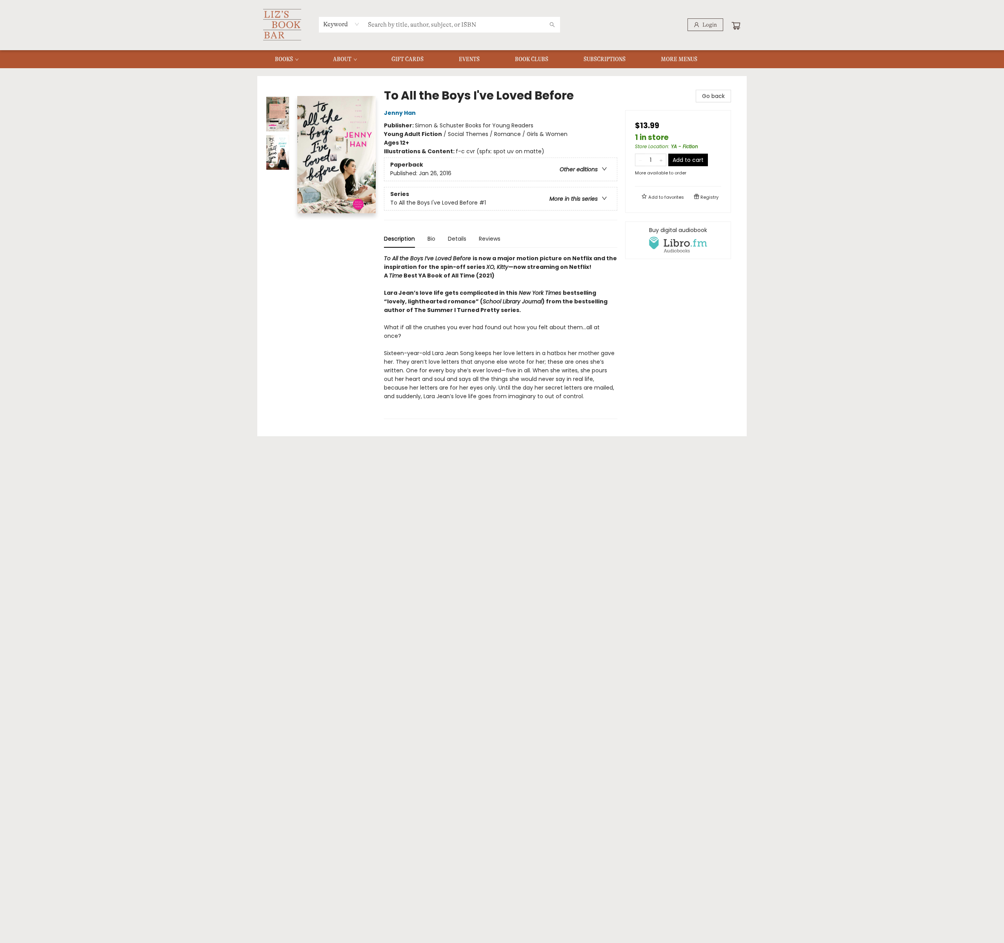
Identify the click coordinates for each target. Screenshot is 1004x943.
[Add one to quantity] (661, 160)
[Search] (552, 25)
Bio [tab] (431, 239)
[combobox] (341, 24)
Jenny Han (400, 113)
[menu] (502, 59)
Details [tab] (457, 239)
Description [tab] (399, 239)
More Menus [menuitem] (679, 59)
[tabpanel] (500, 336)
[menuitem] (286, 59)
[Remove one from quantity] (640, 160)
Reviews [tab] (489, 239)
